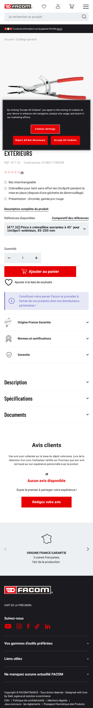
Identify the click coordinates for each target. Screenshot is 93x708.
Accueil (8, 39)
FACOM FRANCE (28, 692)
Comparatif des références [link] (70, 218)
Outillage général (26, 39)
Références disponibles (19, 218)
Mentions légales (57, 700)
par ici (59, 29)
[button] (71, 6)
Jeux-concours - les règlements (22, 704)
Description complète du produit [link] (26, 209)
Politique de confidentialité (28, 700)
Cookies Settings (45, 129)
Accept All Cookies (65, 140)
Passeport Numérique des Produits (64, 704)
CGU (7, 700)
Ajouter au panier (44, 271)
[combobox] (46, 17)
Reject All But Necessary (30, 140)
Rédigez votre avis (46, 502)
